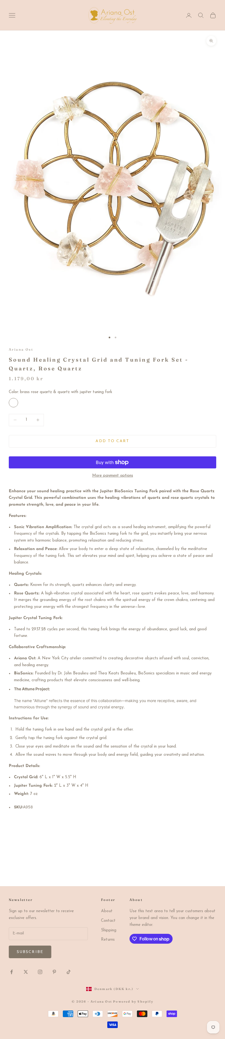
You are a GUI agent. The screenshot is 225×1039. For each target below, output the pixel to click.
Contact (108, 921)
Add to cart (112, 441)
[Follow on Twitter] (26, 972)
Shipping (108, 930)
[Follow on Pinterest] (54, 972)
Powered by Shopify (133, 1001)
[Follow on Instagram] (40, 972)
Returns (108, 940)
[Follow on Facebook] (11, 972)
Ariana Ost (21, 349)
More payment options (112, 476)
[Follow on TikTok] (68, 972)
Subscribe (30, 952)
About (107, 911)
